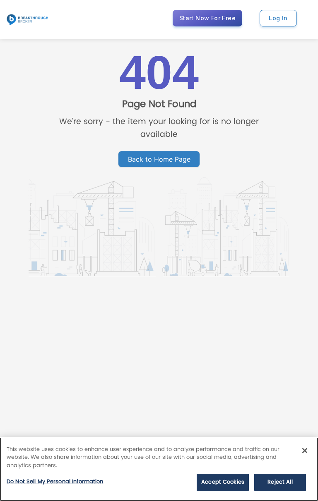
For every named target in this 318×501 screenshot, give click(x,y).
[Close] (305, 450)
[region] (159, 469)
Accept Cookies (222, 482)
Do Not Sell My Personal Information (55, 481)
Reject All (279, 482)
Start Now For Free (207, 17)
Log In (278, 17)
